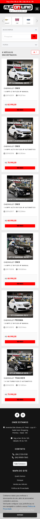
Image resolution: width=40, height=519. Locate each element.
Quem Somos (20, 476)
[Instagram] (23, 415)
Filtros (5, 45)
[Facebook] (17, 415)
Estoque (20, 480)
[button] (3, 21)
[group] (6, 21)
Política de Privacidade (20, 488)
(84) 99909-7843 (21, 457)
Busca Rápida (8, 30)
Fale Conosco (20, 464)
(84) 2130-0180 (21, 454)
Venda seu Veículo (20, 484)
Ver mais (20, 110)
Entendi (20, 515)
